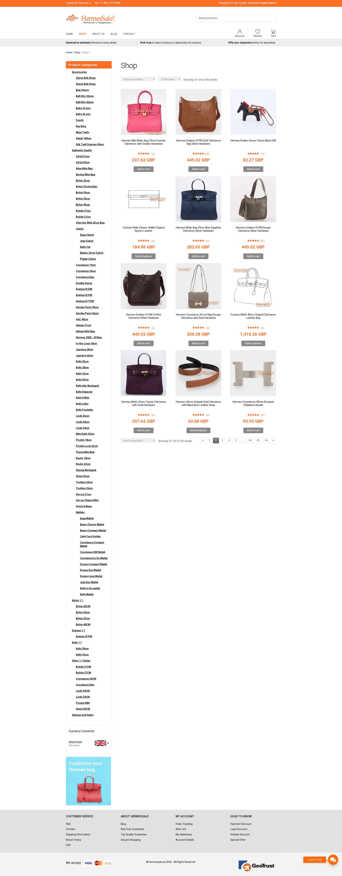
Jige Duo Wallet (89, 582)
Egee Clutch (87, 234)
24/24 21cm (83, 156)
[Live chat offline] (321, 861)
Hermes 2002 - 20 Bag (89, 337)
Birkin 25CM (83, 606)
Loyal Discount (238, 829)
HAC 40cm (82, 319)
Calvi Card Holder (90, 536)
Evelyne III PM (84, 295)
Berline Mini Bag (85, 174)
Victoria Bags (84, 506)
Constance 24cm (86, 271)
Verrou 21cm (83, 494)
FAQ (68, 824)
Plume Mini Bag (85, 452)
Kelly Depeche (84, 391)
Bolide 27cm (83, 210)
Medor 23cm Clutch (91, 252)
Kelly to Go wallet (90, 588)
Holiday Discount (240, 834)
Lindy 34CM (83, 697)
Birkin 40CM (83, 624)
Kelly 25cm (82, 361)
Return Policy (73, 839)
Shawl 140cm (83, 138)
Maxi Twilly (82, 132)
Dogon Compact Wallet (93, 564)
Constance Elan (85, 277)
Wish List (181, 829)
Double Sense (84, 283)
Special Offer (238, 839)
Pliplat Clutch (88, 259)
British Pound (75, 742)
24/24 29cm (83, 162)
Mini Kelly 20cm (85, 433)
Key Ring (81, 126)
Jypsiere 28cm (84, 349)
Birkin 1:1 (77, 600)
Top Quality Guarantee (134, 834)
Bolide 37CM (83, 672)
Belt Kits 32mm (85, 96)
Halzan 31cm (83, 325)
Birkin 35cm (83, 198)
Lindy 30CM (83, 690)
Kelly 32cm (82, 373)
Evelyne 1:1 (78, 630)
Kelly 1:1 (77, 642)
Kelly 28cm (82, 367)
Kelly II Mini (82, 397)
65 (258, 440)
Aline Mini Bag (84, 168)
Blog (114, 33)
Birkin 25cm (83, 180)
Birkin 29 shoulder (86, 186)
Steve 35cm (83, 476)
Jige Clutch (86, 241)
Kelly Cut (85, 247)
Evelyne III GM (84, 289)
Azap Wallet (87, 518)
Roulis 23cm (83, 464)
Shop (82, 33)
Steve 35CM (83, 708)
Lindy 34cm (82, 428)
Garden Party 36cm (87, 313)
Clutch (80, 228)
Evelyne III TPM (85, 301)
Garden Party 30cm (87, 307)
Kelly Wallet (87, 594)
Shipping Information (78, 834)
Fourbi (80, 120)
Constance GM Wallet (92, 552)
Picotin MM (83, 703)
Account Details (185, 839)
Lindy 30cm (82, 422)
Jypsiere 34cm (84, 355)
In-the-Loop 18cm (86, 343)
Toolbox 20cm (84, 482)
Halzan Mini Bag (85, 331)
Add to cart (143, 169)
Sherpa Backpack (86, 470)
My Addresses (184, 834)
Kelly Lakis (82, 403)
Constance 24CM (86, 678)
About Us (98, 33)
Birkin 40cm (83, 204)
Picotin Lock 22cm (87, 446)
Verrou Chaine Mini (87, 500)
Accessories (79, 72)
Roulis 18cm (83, 458)
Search (268, 22)
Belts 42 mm (83, 114)
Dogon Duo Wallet (90, 570)
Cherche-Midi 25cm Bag (90, 222)
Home (69, 33)
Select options (143, 256)
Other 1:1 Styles (81, 660)
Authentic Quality (82, 150)
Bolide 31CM (83, 666)
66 (266, 440)
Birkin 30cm (83, 192)
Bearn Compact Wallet (93, 530)
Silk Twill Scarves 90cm (90, 144)
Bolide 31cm (83, 216)
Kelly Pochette (84, 409)
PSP (68, 845)
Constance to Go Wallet (94, 558)
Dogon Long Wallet (91, 576)
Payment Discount (241, 824)
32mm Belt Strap (85, 78)
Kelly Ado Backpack (87, 385)
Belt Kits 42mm (85, 102)
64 (250, 440)
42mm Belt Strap (85, 84)
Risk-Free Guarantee (132, 829)
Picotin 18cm (84, 440)
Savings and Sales (83, 715)
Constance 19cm (86, 265)
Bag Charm (82, 90)
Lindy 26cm (82, 415)
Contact (129, 33)
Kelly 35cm (82, 379)
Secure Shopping (131, 839)
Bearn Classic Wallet (92, 524)
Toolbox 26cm (84, 488)
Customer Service (77, 3)
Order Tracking (184, 824)
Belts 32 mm (83, 108)
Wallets (80, 512)
